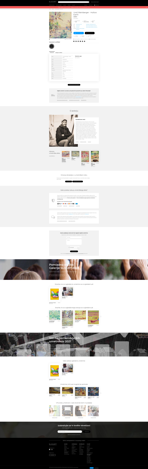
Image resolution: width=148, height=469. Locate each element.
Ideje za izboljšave (90, 448)
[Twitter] (76, 41)
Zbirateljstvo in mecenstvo (66, 452)
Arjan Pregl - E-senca (54, 294)
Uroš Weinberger (89, 462)
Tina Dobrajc (89, 460)
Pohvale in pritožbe (88, 450)
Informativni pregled (74, 447)
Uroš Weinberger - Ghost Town (80, 315)
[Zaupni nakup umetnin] (80, 410)
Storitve (65, 450)
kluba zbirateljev (78, 96)
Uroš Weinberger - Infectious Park (54, 315)
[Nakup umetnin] (54, 410)
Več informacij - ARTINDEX (55, 351)
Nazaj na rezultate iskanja (74, 84)
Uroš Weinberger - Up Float (75, 154)
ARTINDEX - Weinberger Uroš (91, 24)
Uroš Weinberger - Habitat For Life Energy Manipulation (66, 154)
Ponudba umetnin (54, 417)
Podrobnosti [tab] (52, 52)
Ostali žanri (78, 25)
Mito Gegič (88, 461)
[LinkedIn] (78, 41)
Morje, (81, 28)
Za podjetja (81, 454)
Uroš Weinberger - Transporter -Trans (95, 156)
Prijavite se (69, 181)
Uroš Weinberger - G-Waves (67, 318)
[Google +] (80, 41)
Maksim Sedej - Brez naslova (80, 391)
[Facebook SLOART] (49, 449)
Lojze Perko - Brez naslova (54, 390)
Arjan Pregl (88, 459)
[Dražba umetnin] (93, 410)
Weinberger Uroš (79, 24)
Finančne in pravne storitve (74, 451)
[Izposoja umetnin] (67, 410)
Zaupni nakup (66, 448)
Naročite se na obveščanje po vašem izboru (74, 434)
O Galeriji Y (88, 456)
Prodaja (73, 445)
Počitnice (77, 29)
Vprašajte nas (74, 251)
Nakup (65, 445)
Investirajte (81, 453)
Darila (80, 448)
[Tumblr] (84, 41)
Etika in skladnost (90, 452)
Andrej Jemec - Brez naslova (93, 391)
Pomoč (88, 451)
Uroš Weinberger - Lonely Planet (93, 317)
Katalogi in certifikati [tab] (59, 52)
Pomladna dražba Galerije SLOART (57, 275)
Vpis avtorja (73, 453)
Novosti (80, 445)
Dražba (65, 449)
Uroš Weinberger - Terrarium (85, 156)
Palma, (83, 28)
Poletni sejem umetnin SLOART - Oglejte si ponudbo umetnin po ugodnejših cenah (74, 7)
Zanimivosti (81, 450)
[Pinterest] (82, 41)
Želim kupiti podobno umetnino (91, 25)
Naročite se (87, 431)
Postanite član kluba (78, 181)
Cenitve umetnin (74, 449)
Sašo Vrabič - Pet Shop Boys (67, 291)
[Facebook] (74, 41)
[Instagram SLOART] (51, 449)
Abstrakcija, (78, 28)
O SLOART (88, 445)
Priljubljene (81, 449)
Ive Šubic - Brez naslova (67, 390)
